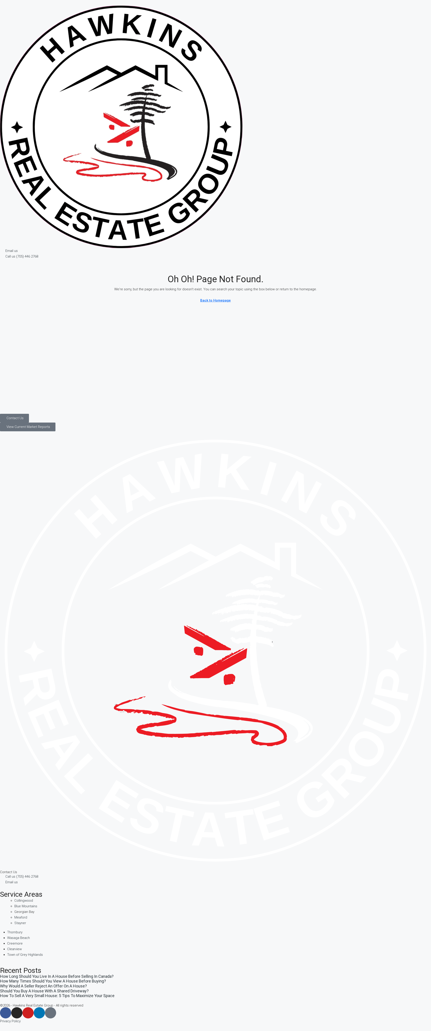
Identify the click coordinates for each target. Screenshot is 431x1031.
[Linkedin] (39, 1012)
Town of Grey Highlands (25, 955)
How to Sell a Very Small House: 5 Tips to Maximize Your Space (57, 995)
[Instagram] (16, 1012)
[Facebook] (5, 1012)
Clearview (14, 949)
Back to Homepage (215, 300)
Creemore (15, 943)
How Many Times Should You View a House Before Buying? (53, 981)
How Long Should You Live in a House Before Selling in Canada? (57, 976)
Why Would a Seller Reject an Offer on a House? (43, 986)
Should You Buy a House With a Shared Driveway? (44, 991)
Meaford (20, 917)
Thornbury (14, 932)
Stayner (20, 923)
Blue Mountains (25, 906)
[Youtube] (28, 1012)
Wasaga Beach (18, 938)
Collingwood (23, 901)
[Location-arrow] (50, 1012)
